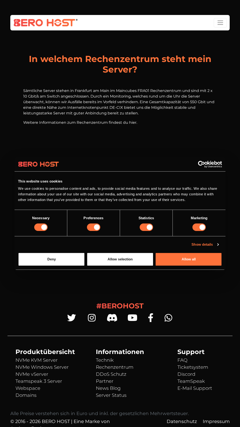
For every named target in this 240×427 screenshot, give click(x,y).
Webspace (27, 388)
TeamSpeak (191, 381)
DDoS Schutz (111, 374)
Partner (104, 381)
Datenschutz (182, 421)
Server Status (111, 395)
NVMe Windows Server (42, 367)
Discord (186, 374)
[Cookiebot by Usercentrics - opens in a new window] (201, 164)
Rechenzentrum (114, 367)
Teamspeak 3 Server (38, 381)
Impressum (216, 421)
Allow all (189, 259)
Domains (26, 395)
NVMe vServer (31, 374)
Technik (105, 360)
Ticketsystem (192, 367)
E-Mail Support (194, 388)
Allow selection (120, 259)
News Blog (108, 388)
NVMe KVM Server (36, 360)
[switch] (93, 227)
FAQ (182, 360)
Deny (51, 259)
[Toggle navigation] (220, 22)
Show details (202, 244)
